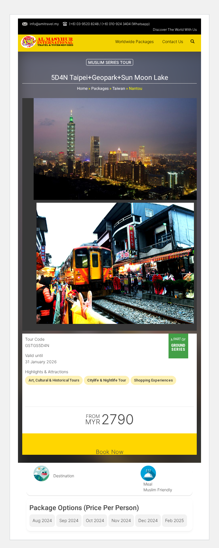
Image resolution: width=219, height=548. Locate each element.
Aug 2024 (42, 520)
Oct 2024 (95, 520)
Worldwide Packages (134, 41)
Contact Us (172, 41)
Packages (100, 88)
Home (82, 88)
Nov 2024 (121, 520)
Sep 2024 (68, 520)
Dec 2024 (148, 520)
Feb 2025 (174, 520)
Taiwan (118, 88)
